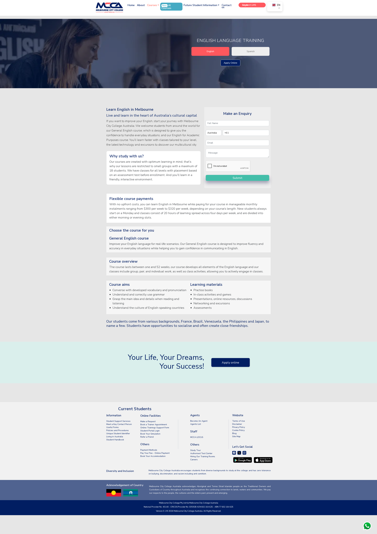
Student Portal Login (150, 430)
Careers (194, 459)
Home (131, 5)
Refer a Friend (147, 437)
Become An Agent (198, 421)
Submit (237, 178)
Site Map (236, 436)
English (210, 51)
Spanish (251, 51)
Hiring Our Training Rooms (202, 456)
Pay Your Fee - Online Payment (155, 453)
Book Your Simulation (150, 433)
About (141, 5)
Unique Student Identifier (118, 433)
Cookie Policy (238, 430)
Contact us (227, 6)
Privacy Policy (238, 427)
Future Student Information (200, 5)
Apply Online (230, 62)
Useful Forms (112, 427)
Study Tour (195, 450)
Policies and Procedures (117, 430)
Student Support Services (118, 421)
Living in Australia (114, 436)
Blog (234, 433)
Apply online (230, 363)
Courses (152, 5)
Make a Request (148, 421)
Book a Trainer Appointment (153, 424)
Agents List (195, 424)
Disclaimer (237, 424)
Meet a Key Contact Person (119, 424)
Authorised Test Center (201, 453)
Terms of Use (238, 421)
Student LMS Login (249, 5)
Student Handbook (115, 439)
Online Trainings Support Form (154, 427)
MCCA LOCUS (196, 437)
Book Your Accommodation (153, 456)
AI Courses (166, 7)
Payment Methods (148, 450)
